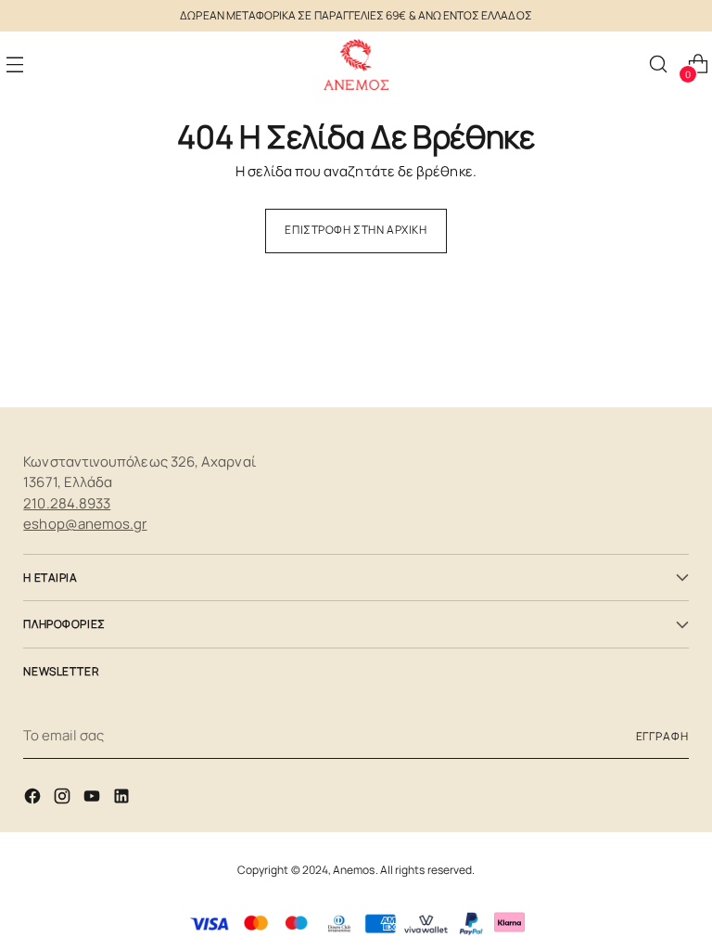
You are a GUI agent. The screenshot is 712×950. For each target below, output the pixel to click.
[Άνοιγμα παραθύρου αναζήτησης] (658, 64)
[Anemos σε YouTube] (94, 799)
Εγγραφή (662, 736)
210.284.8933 (66, 503)
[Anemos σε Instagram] (64, 799)
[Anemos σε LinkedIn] (123, 799)
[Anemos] (356, 64)
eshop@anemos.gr (84, 523)
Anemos (354, 870)
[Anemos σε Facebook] (34, 799)
